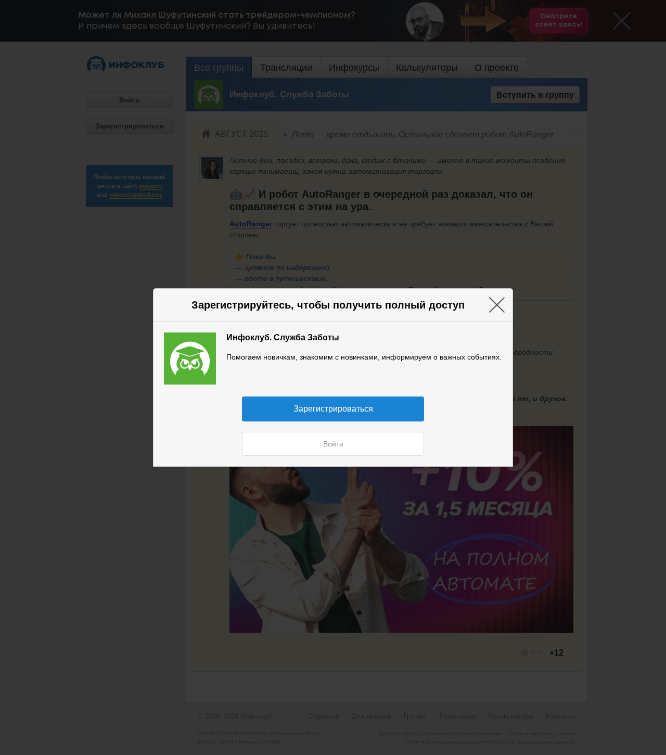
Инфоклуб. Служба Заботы (282, 337)
